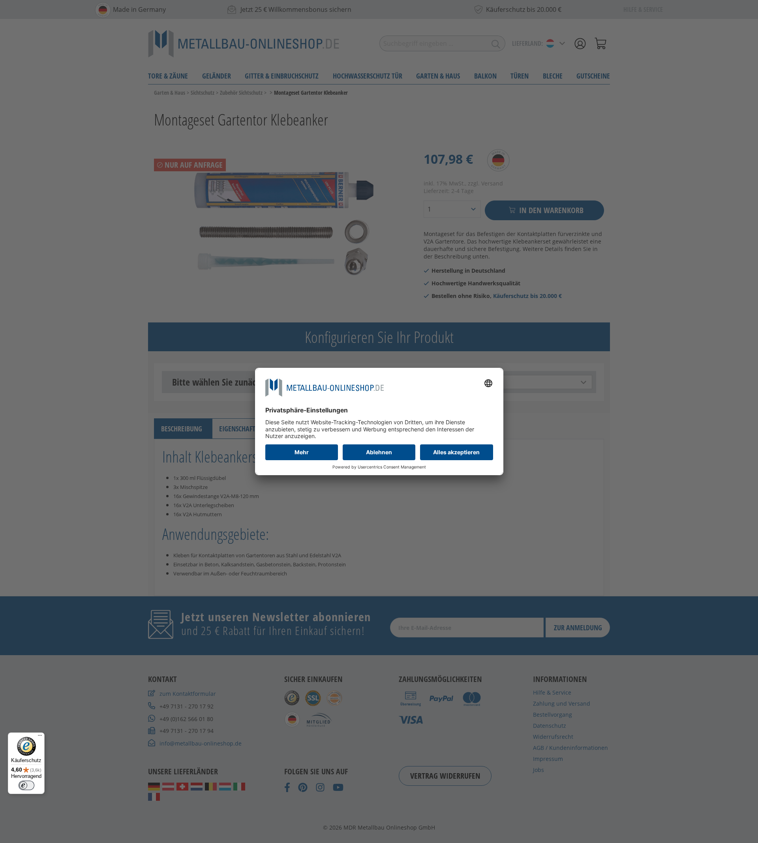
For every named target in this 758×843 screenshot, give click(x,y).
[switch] (26, 785)
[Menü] (40, 737)
